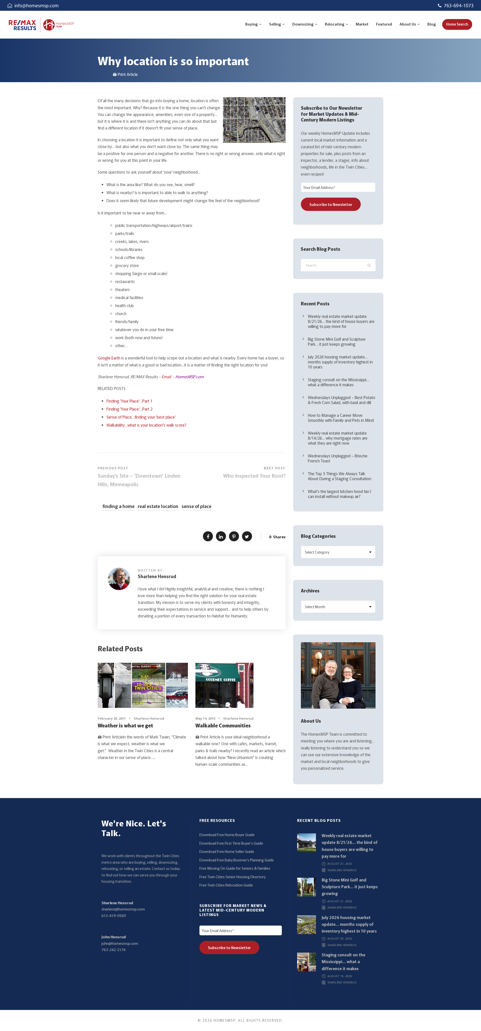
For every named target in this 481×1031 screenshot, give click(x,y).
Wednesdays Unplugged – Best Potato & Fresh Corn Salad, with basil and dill (341, 399)
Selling (275, 24)
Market (362, 24)
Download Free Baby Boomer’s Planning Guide (236, 859)
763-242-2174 (113, 949)
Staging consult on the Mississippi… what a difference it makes (338, 382)
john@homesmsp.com (119, 943)
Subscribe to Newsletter (330, 204)
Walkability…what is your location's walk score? (146, 425)
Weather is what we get (125, 725)
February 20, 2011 (112, 718)
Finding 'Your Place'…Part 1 (129, 401)
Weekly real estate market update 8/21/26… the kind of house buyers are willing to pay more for (341, 321)
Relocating (334, 24)
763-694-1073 (458, 5)
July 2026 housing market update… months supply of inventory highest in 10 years (340, 362)
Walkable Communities (223, 725)
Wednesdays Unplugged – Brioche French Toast (338, 458)
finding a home (119, 506)
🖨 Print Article (125, 74)
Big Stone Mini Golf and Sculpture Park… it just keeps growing (337, 341)
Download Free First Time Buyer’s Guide (231, 843)
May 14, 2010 (205, 718)
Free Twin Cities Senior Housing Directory (232, 876)
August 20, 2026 (339, 938)
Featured (384, 24)
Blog (431, 24)
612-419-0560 (113, 915)
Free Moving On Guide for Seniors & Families (234, 868)
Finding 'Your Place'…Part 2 (129, 409)
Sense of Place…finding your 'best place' (141, 417)
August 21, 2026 (339, 863)
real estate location (158, 506)
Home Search (457, 24)
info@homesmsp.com (37, 5)
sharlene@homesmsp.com (123, 909)
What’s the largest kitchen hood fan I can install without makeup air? (339, 493)
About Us (408, 24)
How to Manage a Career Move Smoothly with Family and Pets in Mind (341, 417)
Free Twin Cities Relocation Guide (226, 884)
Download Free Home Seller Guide (226, 851)
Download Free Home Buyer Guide (227, 834)
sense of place (196, 506)
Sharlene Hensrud (157, 576)
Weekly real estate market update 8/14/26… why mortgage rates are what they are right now (338, 438)
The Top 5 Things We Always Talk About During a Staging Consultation (339, 475)
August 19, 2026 (339, 976)
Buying (251, 24)
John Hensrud (113, 936)
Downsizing (303, 24)
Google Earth (109, 358)
